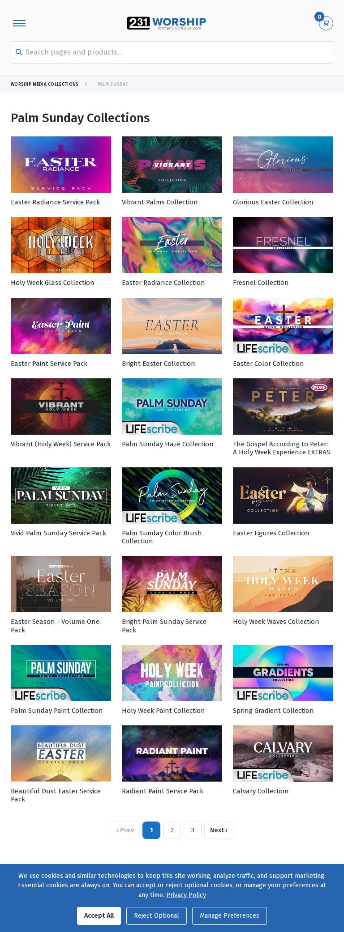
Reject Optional (156, 915)
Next (219, 830)
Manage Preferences (229, 915)
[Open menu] (19, 23)
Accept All (99, 915)
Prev (125, 830)
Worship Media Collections (45, 84)
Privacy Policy (186, 895)
